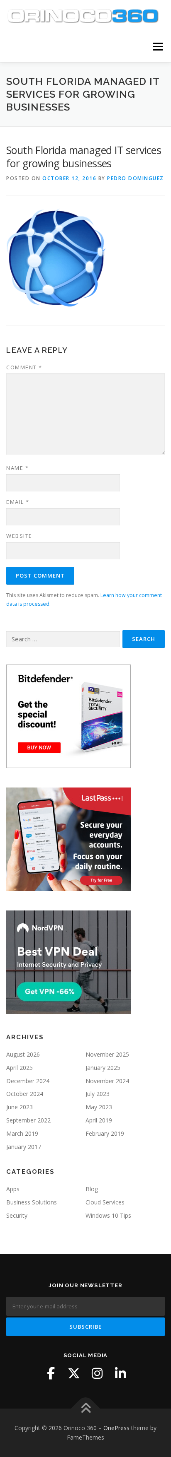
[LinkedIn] (120, 1373)
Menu (157, 46)
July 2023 (98, 1094)
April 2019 (99, 1120)
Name (17, 468)
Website (19, 535)
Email (17, 502)
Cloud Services (105, 1202)
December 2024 (27, 1081)
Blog (92, 1189)
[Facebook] (50, 1373)
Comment (24, 367)
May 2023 (99, 1107)
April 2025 (19, 1068)
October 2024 (24, 1094)
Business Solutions (31, 1202)
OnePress (116, 1428)
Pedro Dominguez (135, 178)
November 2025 (107, 1054)
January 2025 (103, 1068)
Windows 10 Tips (108, 1215)
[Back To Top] (85, 1408)
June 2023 (19, 1107)
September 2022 (28, 1120)
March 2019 (22, 1133)
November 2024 (107, 1081)
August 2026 (23, 1054)
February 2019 (105, 1133)
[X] (74, 1373)
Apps (13, 1189)
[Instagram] (97, 1373)
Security (16, 1215)
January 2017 (23, 1147)
